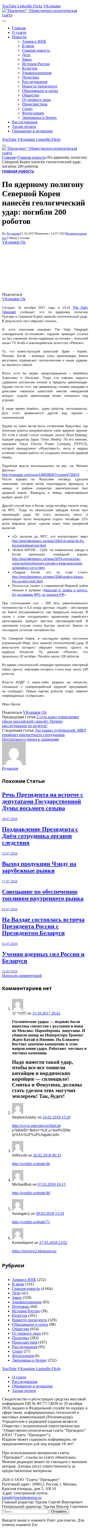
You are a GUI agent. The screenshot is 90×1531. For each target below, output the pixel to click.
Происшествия (34, 104)
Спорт (27, 108)
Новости (19, 37)
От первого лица (36, 100)
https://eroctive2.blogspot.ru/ (34, 1251)
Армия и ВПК (34, 41)
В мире (28, 46)
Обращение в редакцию (32, 131)
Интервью (21, 1306)
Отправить (59, 1511)
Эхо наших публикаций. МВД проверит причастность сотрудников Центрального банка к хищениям (44, 734)
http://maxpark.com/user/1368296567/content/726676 (40, 475)
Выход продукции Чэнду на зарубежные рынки (39, 867)
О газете (19, 32)
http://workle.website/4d (31, 1193)
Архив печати (24, 126)
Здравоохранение (37, 73)
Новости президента (39, 86)
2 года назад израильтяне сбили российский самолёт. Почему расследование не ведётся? (40, 721)
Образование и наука (40, 91)
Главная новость (36, 50)
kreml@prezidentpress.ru (22, 1497)
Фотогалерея (33, 113)
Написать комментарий (22, 975)
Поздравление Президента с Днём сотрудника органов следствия (40, 836)
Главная (19, 28)
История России (36, 64)
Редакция (13, 233)
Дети (26, 55)
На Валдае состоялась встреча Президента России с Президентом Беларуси (43, 926)
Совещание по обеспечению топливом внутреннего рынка (43, 895)
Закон (27, 59)
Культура (29, 68)
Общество (30, 95)
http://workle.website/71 (31, 1222)
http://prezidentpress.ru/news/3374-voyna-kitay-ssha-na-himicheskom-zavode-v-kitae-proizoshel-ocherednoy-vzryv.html (47, 563)
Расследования (34, 82)
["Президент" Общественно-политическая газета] (45, 15)
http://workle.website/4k (31, 1164)
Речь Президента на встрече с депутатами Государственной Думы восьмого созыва (42, 801)
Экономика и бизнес (39, 117)
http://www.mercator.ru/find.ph (36, 1125)
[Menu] (4, 21)
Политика (30, 77)
